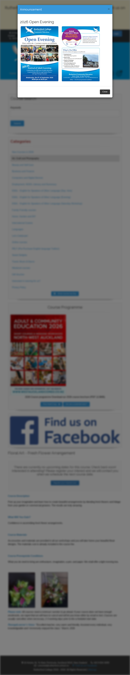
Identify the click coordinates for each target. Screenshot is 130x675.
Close (104, 92)
